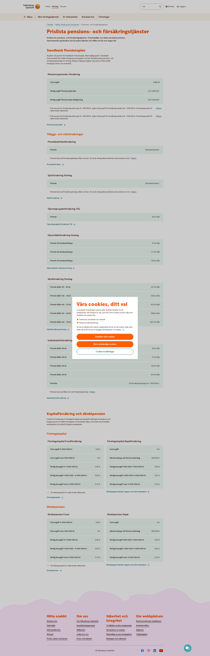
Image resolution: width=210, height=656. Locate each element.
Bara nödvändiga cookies (105, 344)
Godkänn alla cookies (105, 336)
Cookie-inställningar (105, 351)
